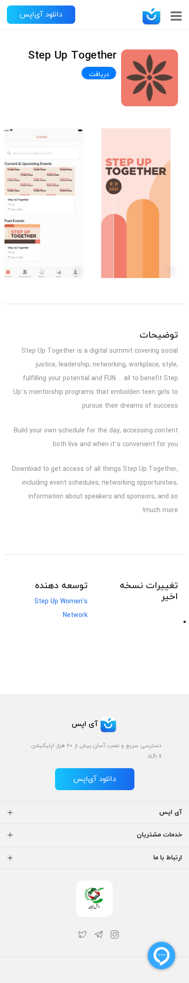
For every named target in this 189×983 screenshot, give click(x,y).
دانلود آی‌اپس (41, 15)
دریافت (99, 74)
